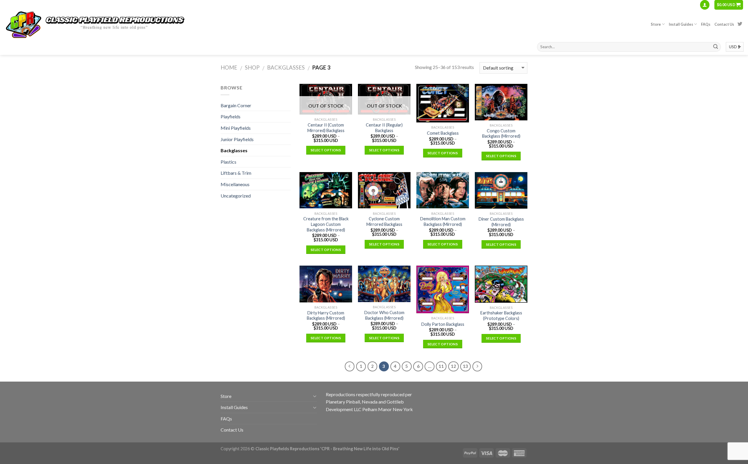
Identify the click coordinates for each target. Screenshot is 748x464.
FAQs (705, 24)
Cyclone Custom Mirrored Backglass (384, 221)
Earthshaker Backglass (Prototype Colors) (501, 315)
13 (465, 366)
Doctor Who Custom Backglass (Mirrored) (384, 315)
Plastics (228, 162)
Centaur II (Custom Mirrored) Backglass (325, 127)
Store (656, 24)
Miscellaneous (235, 184)
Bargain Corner (236, 105)
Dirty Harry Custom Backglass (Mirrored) (326, 315)
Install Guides (681, 24)
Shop (252, 67)
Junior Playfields (237, 139)
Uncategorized (236, 195)
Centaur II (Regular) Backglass (384, 127)
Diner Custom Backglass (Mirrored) (501, 222)
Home (229, 67)
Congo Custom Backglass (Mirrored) (501, 133)
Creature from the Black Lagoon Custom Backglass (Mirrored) (326, 224)
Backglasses (286, 67)
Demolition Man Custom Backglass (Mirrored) (442, 221)
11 (441, 366)
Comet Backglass (443, 133)
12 (453, 366)
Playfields (230, 116)
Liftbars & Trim (236, 173)
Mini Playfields (236, 128)
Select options (326, 150)
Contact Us (724, 24)
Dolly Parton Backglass (442, 324)
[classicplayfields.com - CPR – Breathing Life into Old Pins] (106, 24)
